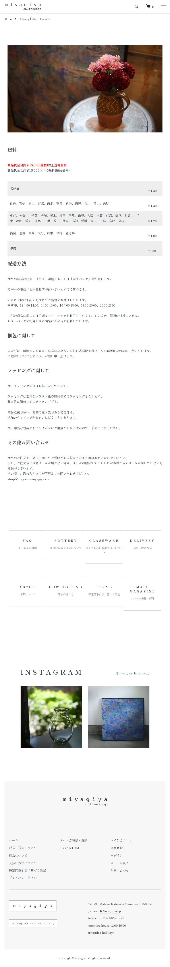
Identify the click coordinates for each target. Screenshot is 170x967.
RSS (63, 848)
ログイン (116, 855)
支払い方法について (23, 863)
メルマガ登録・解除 (73, 840)
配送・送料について (23, 848)
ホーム (8, 19)
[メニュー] (163, 6)
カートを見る (119, 863)
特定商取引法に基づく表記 (27, 870)
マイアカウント (121, 840)
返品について (18, 855)
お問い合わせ (119, 870)
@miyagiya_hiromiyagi (132, 673)
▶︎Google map (110, 911)
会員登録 (116, 848)
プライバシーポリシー (24, 878)
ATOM (74, 848)
